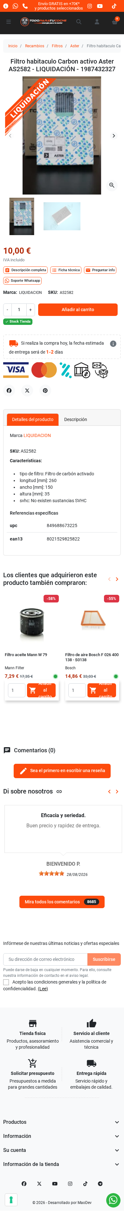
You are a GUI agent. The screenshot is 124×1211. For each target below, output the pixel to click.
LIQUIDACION (37, 435)
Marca (16, 435)
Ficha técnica (66, 270)
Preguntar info (100, 270)
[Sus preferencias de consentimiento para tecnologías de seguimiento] (11, 1200)
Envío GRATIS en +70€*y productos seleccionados (59, 6)
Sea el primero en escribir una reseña (62, 771)
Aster (74, 46)
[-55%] (92, 621)
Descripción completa (25, 270)
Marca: (10, 292)
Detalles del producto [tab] (32, 419)
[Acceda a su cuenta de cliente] (97, 21)
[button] (79, 21)
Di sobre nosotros (32, 791)
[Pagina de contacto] (5, 6)
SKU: (53, 292)
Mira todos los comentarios (60, 901)
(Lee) (43, 988)
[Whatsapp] (15, 6)
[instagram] (90, 6)
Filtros (57, 46)
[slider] (50, 873)
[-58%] (32, 621)
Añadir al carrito (78, 309)
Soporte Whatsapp (25, 281)
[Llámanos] (25, 6)
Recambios (34, 46)
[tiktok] (114, 6)
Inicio (12, 46)
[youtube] (100, 6)
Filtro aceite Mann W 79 (26, 654)
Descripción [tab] (75, 419)
